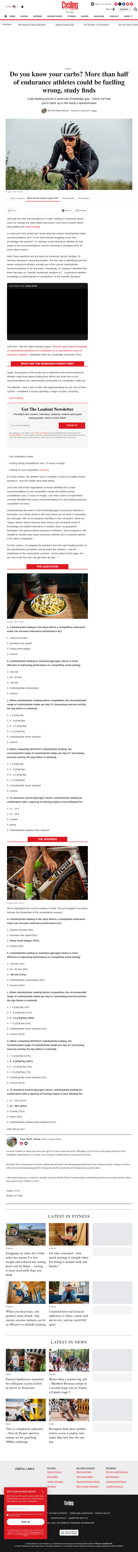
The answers (83, 198)
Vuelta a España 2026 (64, 24)
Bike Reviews (112, 1477)
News (12, 16)
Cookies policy (58, 1518)
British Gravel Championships (71, 1177)
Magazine (99, 16)
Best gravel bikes (85, 1477)
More (127, 16)
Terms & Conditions (23, 1534)
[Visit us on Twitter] (119, 4)
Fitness (72, 16)
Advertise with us (78, 1518)
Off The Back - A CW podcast (96, 24)
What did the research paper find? (42, 198)
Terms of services (42, 433)
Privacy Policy (35, 1532)
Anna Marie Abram (59, 110)
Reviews (37, 16)
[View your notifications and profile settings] (22, 6)
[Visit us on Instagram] (116, 4)
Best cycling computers (88, 1486)
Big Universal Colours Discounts (32, 24)
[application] (47, 311)
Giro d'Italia (52, 1477)
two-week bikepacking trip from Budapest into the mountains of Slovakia (47, 1168)
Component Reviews (116, 1482)
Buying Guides (54, 16)
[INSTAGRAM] (22, 1143)
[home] (5, 16)
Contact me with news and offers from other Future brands (26, 1515)
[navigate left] (7, 198)
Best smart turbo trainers (88, 1482)
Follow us (68, 210)
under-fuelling (32, 226)
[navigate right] (130, 198)
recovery (44, 470)
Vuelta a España (55, 1482)
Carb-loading (16, 398)
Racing (24, 16)
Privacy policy (102, 1513)
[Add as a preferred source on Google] (69, 1533)
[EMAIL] (26, 1143)
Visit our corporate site (103, 1544)
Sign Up (25, 1521)
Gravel (85, 16)
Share (13, 210)
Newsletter (83, 210)
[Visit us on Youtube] (127, 4)
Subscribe (124, 9)
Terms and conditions (81, 1513)
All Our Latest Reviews (117, 1472)
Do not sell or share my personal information (69, 1523)
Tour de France (54, 1472)
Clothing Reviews (114, 1486)
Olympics (51, 1486)
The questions (68, 198)
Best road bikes (84, 1472)
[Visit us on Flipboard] (131, 4)
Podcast (114, 16)
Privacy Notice (15, 435)
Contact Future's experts (53, 1513)
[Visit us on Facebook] (123, 4)
